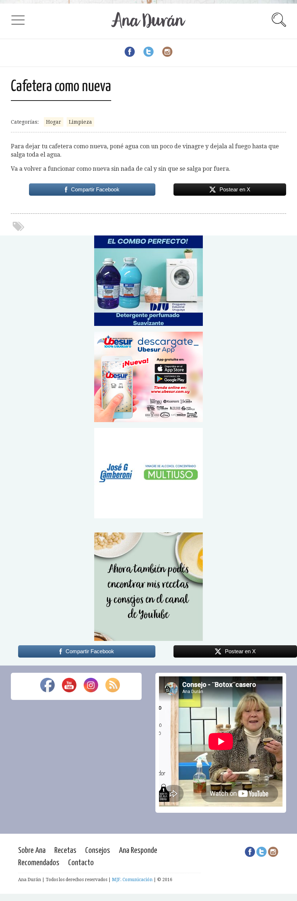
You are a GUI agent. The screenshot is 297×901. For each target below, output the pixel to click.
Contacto (81, 863)
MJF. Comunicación (132, 879)
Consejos (97, 850)
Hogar (53, 122)
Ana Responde (138, 850)
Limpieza (80, 122)
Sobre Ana (32, 850)
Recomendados (38, 863)
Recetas (65, 850)
